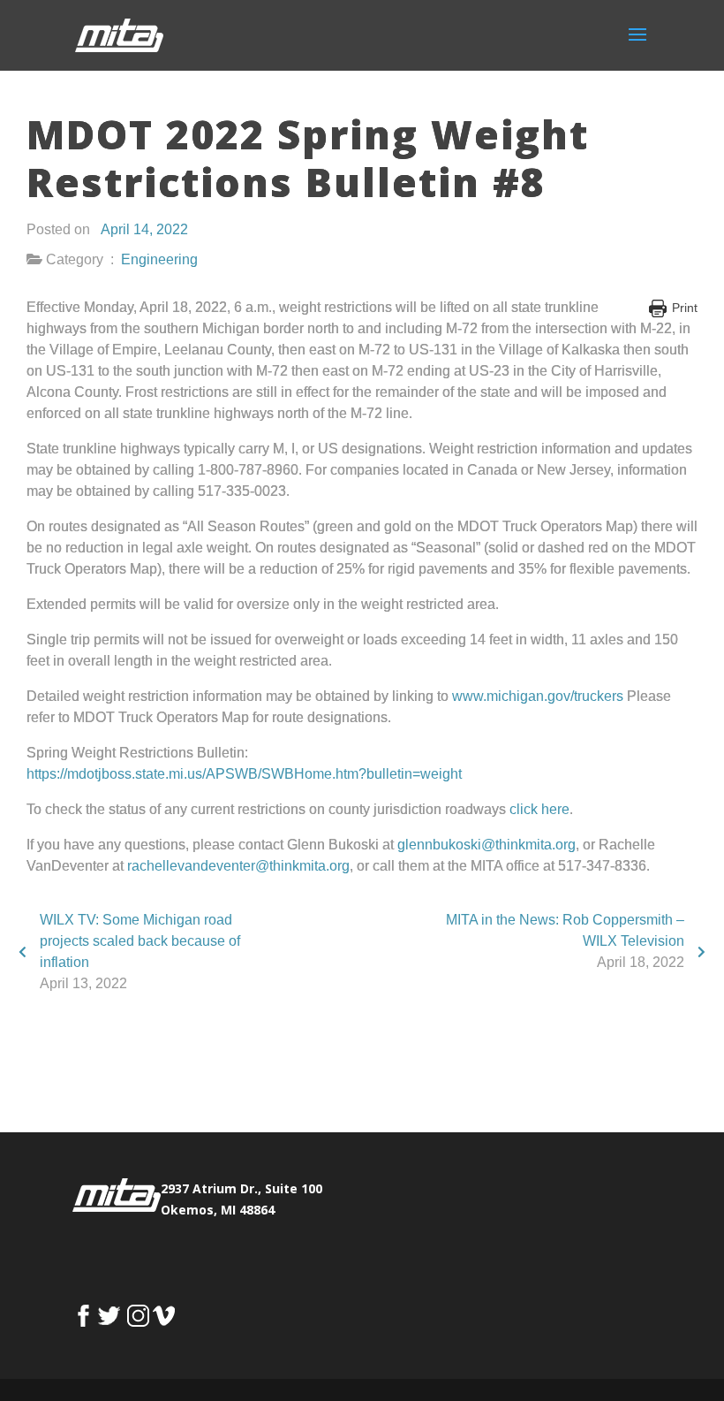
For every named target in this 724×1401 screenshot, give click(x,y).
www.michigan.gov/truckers (537, 696)
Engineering (159, 259)
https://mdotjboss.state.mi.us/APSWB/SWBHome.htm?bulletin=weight (244, 773)
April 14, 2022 (144, 229)
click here (539, 809)
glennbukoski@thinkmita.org (486, 844)
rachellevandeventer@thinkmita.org (238, 865)
